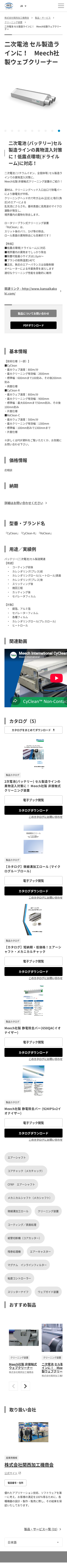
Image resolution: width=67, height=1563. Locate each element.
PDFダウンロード (33, 325)
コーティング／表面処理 (22, 1224)
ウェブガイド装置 (48, 1292)
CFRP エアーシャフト (21, 1184)
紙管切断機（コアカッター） (25, 1238)
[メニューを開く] (61, 5)
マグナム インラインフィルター (27, 1265)
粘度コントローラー (19, 1278)
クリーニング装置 (48, 1211)
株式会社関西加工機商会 (29, 1464)
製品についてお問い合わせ (33, 313)
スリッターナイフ (18, 1292)
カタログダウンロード (33, 810)
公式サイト (10, 1473)
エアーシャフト (17, 1157)
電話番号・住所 (15, 1483)
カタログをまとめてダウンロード (31, 730)
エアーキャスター (40, 1251)
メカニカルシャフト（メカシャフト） (30, 1198)
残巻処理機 (14, 1251)
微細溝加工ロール (18, 1211)
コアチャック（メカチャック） (26, 1171)
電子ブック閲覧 (33, 800)
